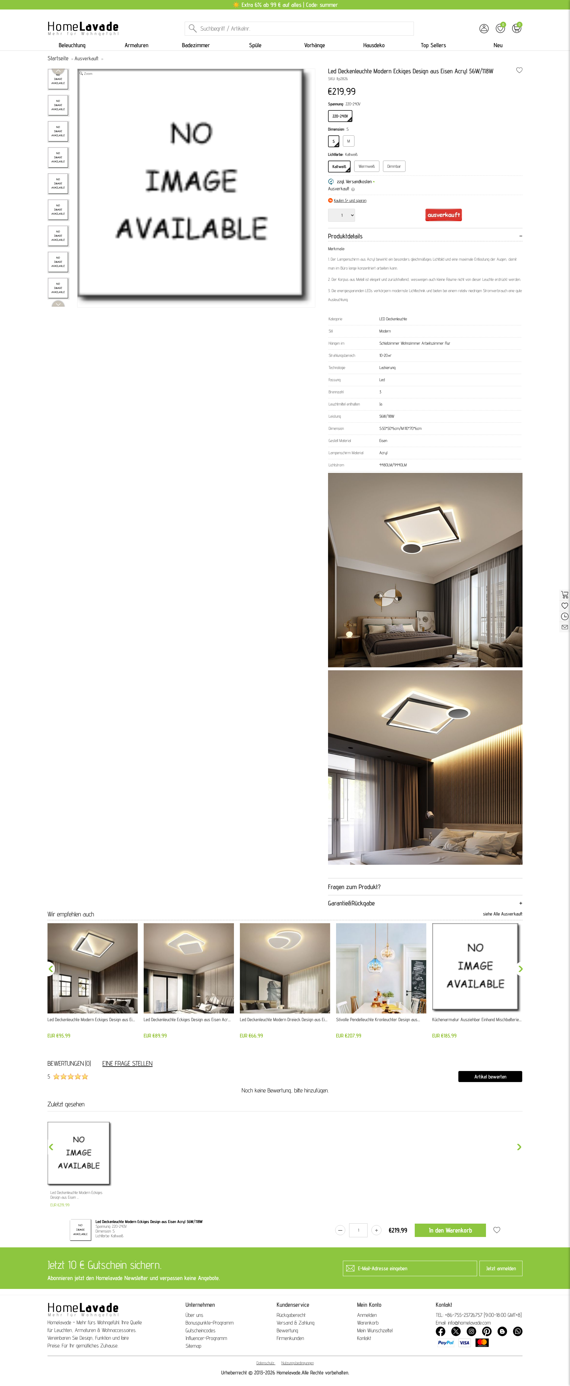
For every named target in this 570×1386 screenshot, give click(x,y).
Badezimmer (196, 45)
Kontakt (364, 1338)
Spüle (255, 45)
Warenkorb (368, 1323)
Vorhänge (314, 45)
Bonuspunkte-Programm (210, 1323)
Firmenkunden (290, 1338)
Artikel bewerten (490, 1076)
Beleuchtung (72, 45)
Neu (498, 45)
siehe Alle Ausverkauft (502, 914)
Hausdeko (374, 45)
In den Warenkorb (450, 1230)
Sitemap (193, 1346)
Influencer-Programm (206, 1338)
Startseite (58, 58)
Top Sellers (433, 45)
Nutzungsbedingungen (297, 1362)
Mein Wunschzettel (375, 1330)
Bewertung (287, 1330)
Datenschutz (265, 1362)
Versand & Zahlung (295, 1323)
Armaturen (136, 45)
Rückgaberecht (291, 1315)
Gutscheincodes (201, 1330)
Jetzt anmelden (501, 1268)
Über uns (194, 1315)
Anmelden (367, 1315)
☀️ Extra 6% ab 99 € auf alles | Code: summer (285, 4)
